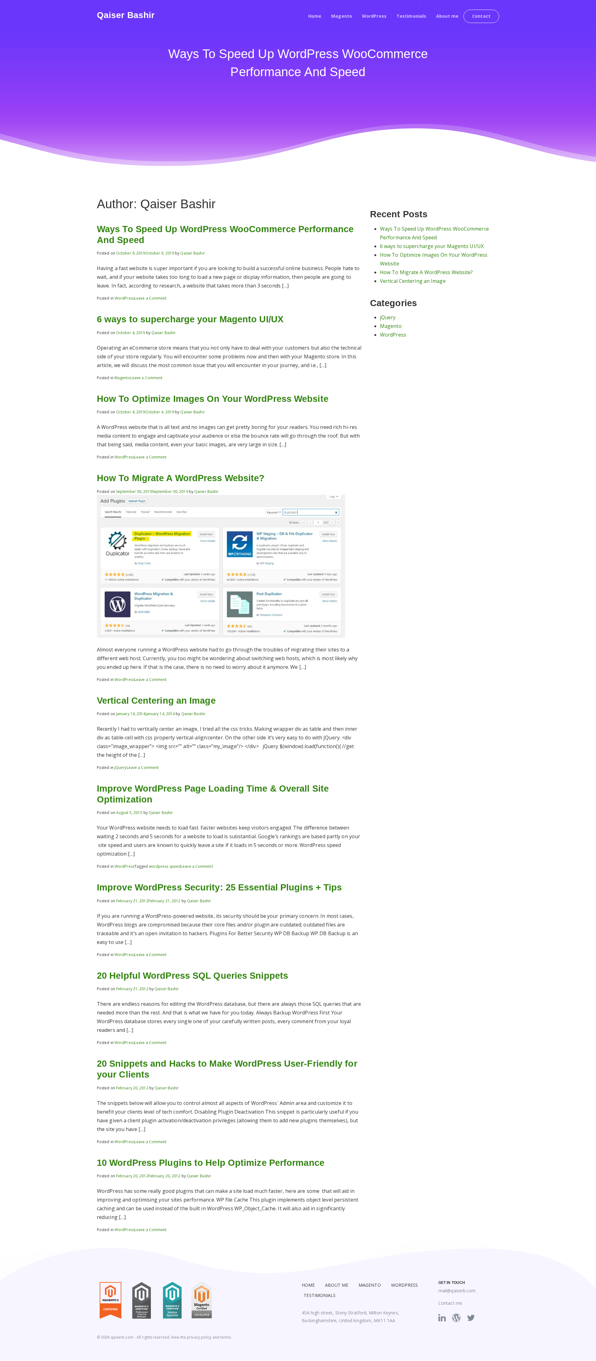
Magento (341, 16)
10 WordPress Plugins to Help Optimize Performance (210, 1163)
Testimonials (411, 16)
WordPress (374, 16)
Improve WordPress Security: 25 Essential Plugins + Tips (219, 887)
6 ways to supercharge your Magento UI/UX (190, 319)
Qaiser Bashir (126, 15)
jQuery (121, 767)
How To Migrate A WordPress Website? (181, 478)
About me (447, 16)
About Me (336, 1285)
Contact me (450, 1303)
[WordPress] (456, 1317)
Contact (481, 16)
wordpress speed (165, 866)
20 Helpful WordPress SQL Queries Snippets (192, 976)
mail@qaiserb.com (457, 1291)
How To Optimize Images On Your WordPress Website (212, 399)
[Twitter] (471, 1317)
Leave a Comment (150, 298)
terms (225, 1337)
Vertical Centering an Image (156, 701)
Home (314, 16)
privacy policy (199, 1337)
